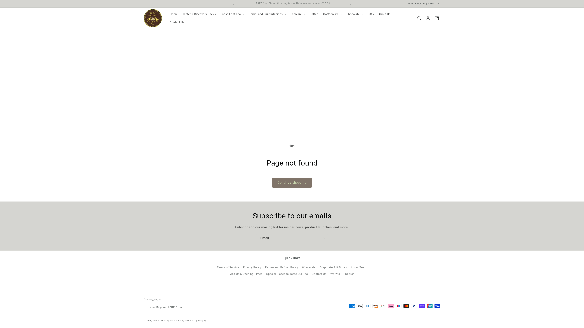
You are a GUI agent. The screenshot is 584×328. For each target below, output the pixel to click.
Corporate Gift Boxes (333, 267)
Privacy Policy (252, 267)
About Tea (357, 267)
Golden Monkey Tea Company (168, 320)
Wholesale (309, 267)
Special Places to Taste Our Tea (287, 273)
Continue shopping (292, 182)
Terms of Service (228, 267)
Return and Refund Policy (281, 267)
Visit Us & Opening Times (245, 273)
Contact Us (319, 273)
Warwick (335, 273)
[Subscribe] (323, 238)
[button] (232, 14)
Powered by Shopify (195, 320)
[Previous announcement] (233, 3)
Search (350, 273)
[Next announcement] (351, 3)
